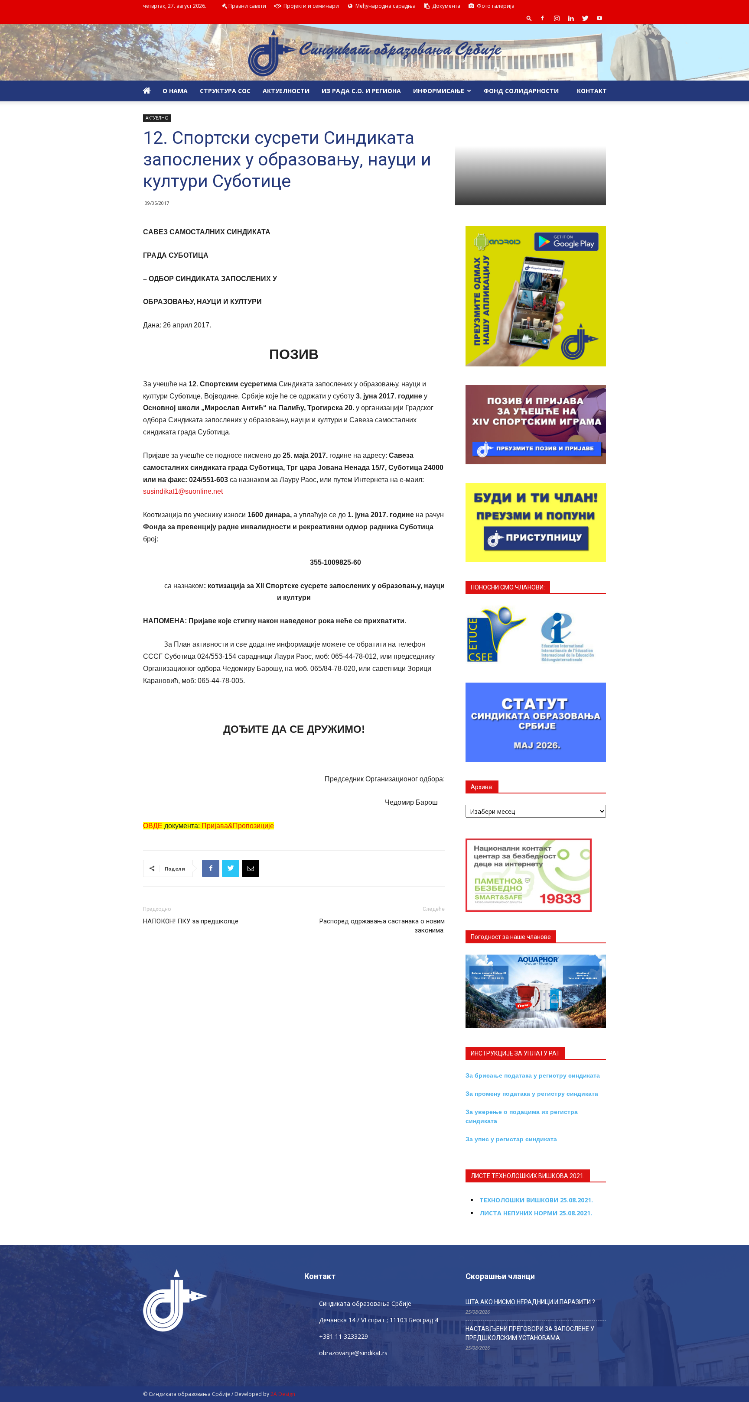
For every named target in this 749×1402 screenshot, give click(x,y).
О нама (175, 91)
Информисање (438, 91)
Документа (445, 6)
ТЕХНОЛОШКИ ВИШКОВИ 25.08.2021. (536, 1200)
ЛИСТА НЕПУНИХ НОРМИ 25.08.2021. (535, 1213)
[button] (529, 18)
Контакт (591, 91)
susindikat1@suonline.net (183, 491)
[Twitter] (585, 18)
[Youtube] (599, 18)
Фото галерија (495, 6)
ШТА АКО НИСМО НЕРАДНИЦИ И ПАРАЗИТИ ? (530, 1301)
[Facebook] (542, 18)
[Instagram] (556, 18)
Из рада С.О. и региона (361, 91)
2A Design (282, 1394)
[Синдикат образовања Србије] (374, 53)
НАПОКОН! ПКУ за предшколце (190, 921)
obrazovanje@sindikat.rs (353, 1353)
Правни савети (247, 6)
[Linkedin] (570, 18)
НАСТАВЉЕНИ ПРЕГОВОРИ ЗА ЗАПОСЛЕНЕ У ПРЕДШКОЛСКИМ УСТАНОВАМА (530, 1333)
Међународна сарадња (385, 6)
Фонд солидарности (521, 91)
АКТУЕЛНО (157, 118)
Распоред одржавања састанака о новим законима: (382, 925)
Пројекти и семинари (310, 6)
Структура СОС (225, 91)
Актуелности (286, 91)
